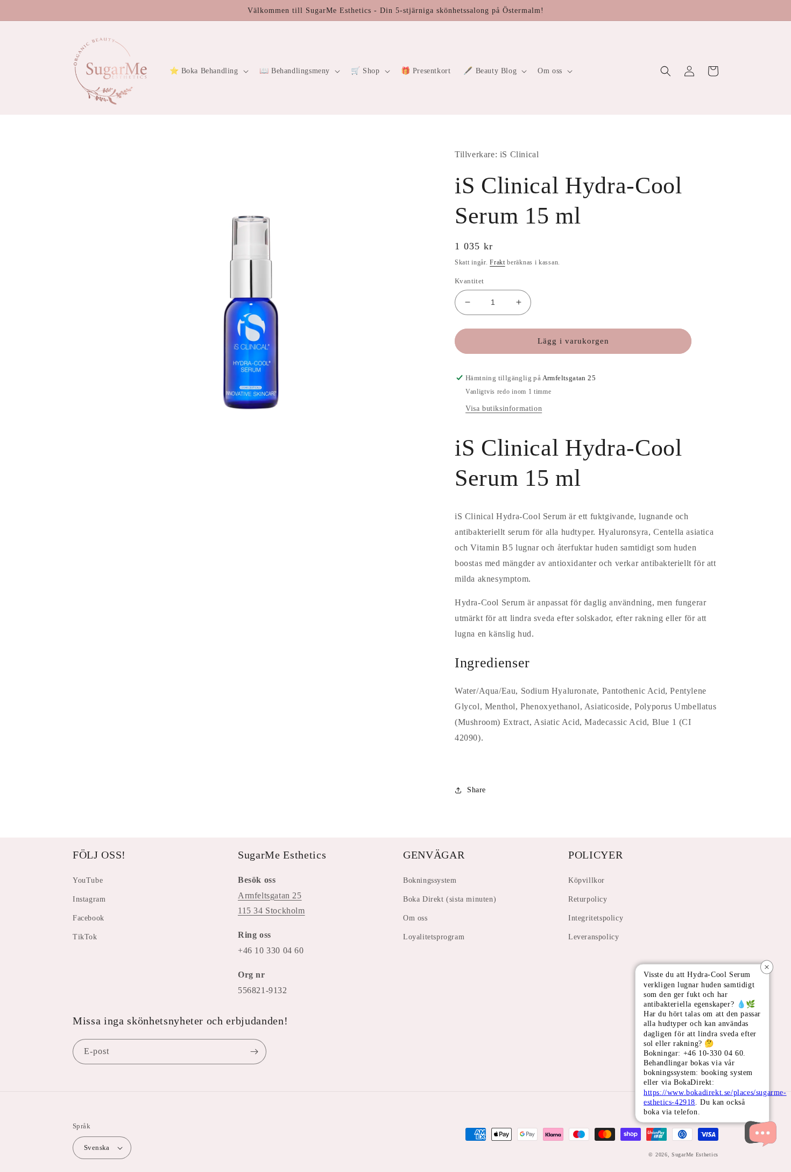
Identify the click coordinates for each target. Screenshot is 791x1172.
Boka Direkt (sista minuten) (449, 899)
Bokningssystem (429, 880)
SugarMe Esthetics (695, 1154)
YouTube (88, 880)
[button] (208, 71)
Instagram (89, 899)
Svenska (97, 1147)
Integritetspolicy (595, 918)
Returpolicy (588, 899)
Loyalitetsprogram (433, 937)
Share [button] (476, 790)
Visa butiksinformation (503, 408)
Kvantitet (469, 281)
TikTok (85, 937)
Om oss (415, 918)
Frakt (497, 262)
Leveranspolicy (593, 937)
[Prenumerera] (254, 1051)
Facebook (88, 918)
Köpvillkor (586, 880)
